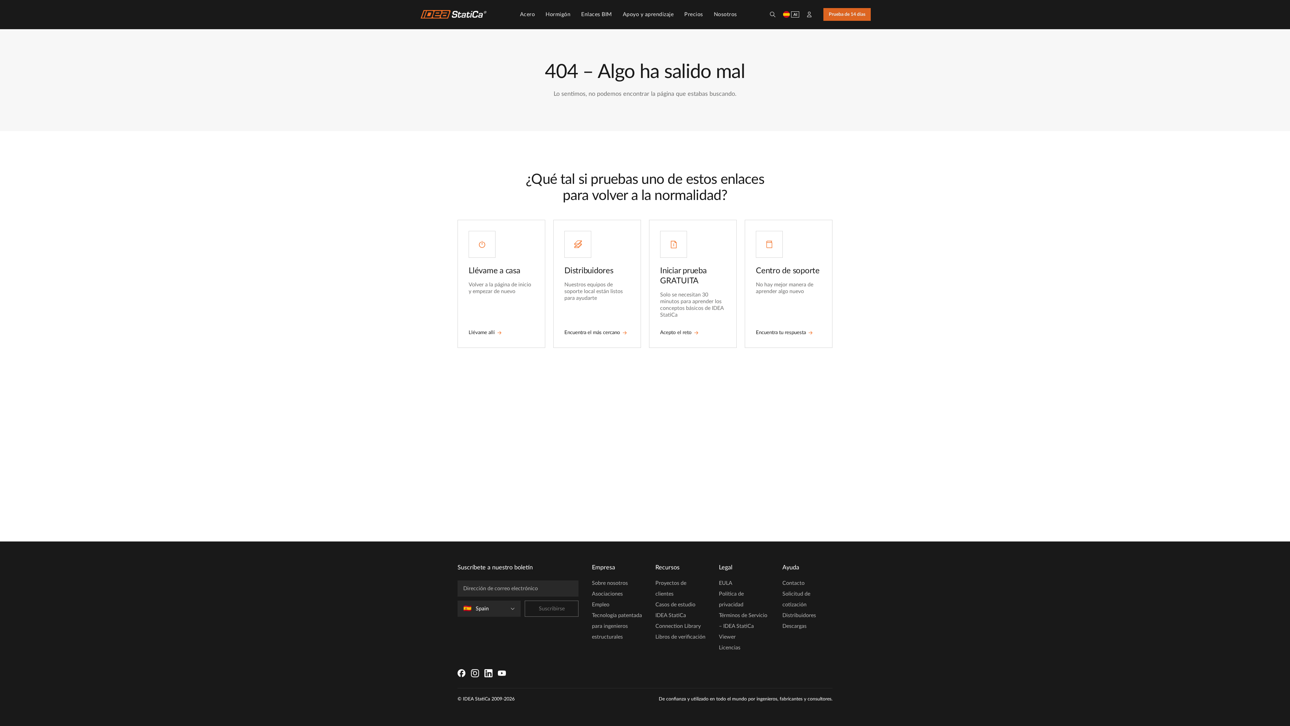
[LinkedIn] (488, 673)
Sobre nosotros (610, 583)
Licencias (729, 647)
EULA (725, 583)
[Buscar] (772, 14)
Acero (527, 14)
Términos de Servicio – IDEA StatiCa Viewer (743, 626)
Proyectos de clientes (670, 588)
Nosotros (725, 14)
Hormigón (558, 14)
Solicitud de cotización (796, 599)
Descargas (794, 626)
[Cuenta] (809, 14)
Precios (693, 14)
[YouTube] (502, 673)
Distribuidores (799, 615)
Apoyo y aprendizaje (648, 14)
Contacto (793, 583)
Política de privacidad (731, 599)
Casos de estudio (675, 604)
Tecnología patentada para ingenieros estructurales (617, 626)
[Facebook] (462, 673)
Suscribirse (552, 608)
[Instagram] (475, 673)
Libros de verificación (680, 637)
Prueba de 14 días (847, 14)
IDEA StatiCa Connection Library (678, 621)
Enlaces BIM (596, 14)
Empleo (600, 604)
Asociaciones (607, 594)
